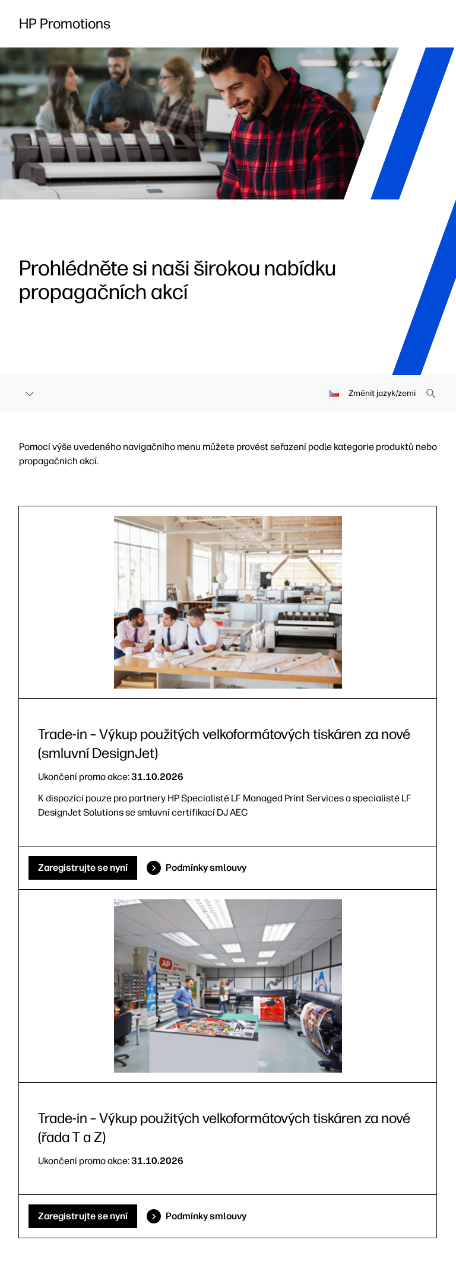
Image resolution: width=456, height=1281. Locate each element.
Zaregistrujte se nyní (83, 867)
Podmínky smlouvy (206, 867)
